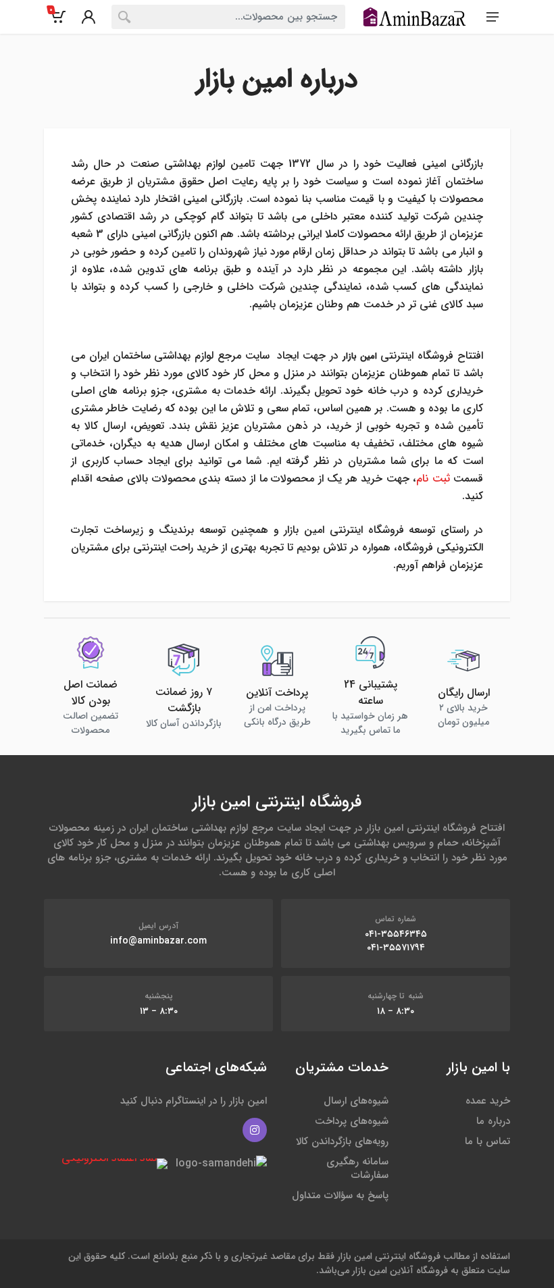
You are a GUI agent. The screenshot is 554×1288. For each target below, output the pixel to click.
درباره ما (493, 1121)
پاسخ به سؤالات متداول (340, 1195)
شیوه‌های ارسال (356, 1101)
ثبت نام (433, 478)
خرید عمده (487, 1101)
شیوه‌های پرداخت (351, 1121)
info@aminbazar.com (158, 940)
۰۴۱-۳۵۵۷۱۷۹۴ (396, 947)
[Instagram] (255, 1130)
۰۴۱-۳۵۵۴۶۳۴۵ (396, 934)
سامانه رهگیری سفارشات (357, 1168)
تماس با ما (487, 1141)
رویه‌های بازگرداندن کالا (342, 1141)
